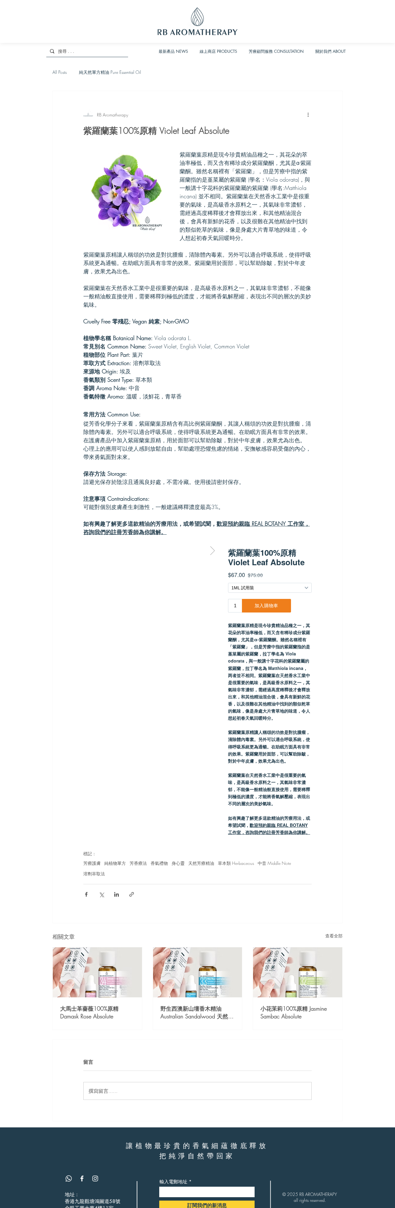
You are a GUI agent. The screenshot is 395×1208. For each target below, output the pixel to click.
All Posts (59, 72)
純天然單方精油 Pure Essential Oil (110, 72)
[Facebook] (82, 1178)
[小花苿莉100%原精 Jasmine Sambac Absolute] (297, 972)
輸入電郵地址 (173, 1181)
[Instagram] (95, 1178)
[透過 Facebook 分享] (86, 894)
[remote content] (197, 690)
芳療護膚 (92, 863)
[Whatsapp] (69, 1178)
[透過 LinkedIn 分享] (116, 894)
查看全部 (334, 936)
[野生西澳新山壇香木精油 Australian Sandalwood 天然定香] (197, 972)
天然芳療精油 (201, 863)
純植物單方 (115, 863)
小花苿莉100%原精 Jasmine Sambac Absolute (293, 1012)
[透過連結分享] (132, 894)
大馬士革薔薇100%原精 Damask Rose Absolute (89, 1012)
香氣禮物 (159, 863)
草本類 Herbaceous (236, 863)
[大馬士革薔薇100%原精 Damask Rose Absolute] (97, 972)
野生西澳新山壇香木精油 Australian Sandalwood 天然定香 (197, 1012)
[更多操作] (308, 114)
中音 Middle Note (274, 863)
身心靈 (178, 863)
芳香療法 (138, 863)
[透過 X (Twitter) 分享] (101, 894)
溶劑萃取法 (94, 873)
